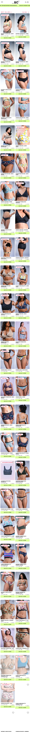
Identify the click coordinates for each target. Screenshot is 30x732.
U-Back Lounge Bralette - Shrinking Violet (21, 704)
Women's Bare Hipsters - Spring (22, 117)
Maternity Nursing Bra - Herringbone (6, 146)
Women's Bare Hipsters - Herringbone (6, 286)
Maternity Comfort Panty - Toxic (6, 593)
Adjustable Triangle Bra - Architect (21, 202)
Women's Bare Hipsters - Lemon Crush (22, 174)
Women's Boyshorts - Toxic (6, 703)
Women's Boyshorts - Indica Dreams (6, 425)
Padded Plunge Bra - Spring (6, 201)
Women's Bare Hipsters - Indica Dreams (7, 174)
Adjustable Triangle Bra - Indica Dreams (7, 397)
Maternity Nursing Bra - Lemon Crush (7, 34)
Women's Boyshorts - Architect (22, 257)
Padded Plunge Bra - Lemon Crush (21, 146)
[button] (28, 2)
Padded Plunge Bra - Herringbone (5, 342)
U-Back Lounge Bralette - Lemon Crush (22, 286)
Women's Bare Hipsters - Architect (21, 90)
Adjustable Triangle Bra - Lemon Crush (6, 258)
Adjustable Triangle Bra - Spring (21, 342)
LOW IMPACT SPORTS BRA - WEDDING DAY (6, 481)
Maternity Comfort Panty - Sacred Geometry (21, 537)
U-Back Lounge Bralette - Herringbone (21, 425)
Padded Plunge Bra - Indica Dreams (21, 314)
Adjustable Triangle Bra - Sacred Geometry (21, 481)
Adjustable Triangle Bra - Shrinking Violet (6, 676)
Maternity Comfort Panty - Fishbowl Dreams (21, 565)
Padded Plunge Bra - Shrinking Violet (7, 621)
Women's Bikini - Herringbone (22, 509)
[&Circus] (16, 2)
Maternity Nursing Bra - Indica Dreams (22, 62)
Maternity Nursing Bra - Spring (22, 33)
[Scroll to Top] (27, 724)
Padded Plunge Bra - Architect (22, 229)
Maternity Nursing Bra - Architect (6, 62)
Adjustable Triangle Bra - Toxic (7, 648)
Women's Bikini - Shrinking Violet (22, 648)
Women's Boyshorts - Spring (7, 453)
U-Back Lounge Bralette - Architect (6, 314)
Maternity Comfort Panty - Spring (6, 90)
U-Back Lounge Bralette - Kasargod (21, 676)
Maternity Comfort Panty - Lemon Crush (6, 118)
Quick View (7, 38)
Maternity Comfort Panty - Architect (6, 230)
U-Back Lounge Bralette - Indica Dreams (22, 453)
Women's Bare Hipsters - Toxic (7, 509)
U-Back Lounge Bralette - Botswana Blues (6, 565)
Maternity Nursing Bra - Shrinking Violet (20, 593)
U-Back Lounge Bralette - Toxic (22, 620)
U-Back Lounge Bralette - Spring (7, 536)
